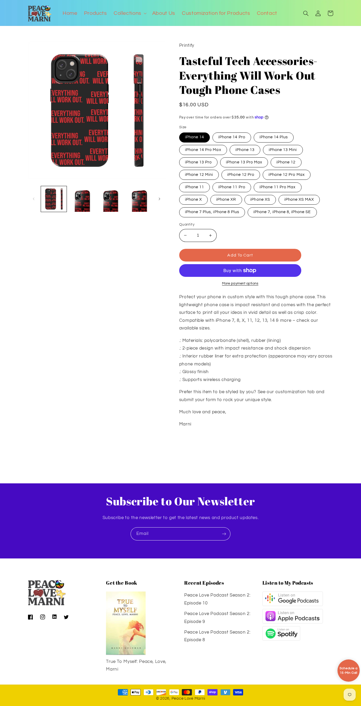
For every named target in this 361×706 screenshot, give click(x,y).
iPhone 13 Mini (283, 150)
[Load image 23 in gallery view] (110, 199)
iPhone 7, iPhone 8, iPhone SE (282, 212)
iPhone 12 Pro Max (287, 175)
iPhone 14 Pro (231, 137)
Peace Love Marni (188, 698)
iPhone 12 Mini (199, 175)
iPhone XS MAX (299, 199)
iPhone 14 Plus (274, 137)
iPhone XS (260, 199)
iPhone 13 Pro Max (244, 162)
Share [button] (191, 441)
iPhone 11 (194, 187)
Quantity (187, 224)
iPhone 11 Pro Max (278, 187)
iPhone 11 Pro (231, 187)
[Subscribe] (224, 533)
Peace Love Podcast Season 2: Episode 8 (217, 636)
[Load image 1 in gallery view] (54, 199)
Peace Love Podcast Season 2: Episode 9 (217, 617)
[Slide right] (159, 199)
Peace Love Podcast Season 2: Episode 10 (217, 599)
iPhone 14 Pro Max (203, 150)
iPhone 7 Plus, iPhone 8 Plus (212, 212)
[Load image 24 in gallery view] (139, 199)
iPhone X (193, 199)
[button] (129, 13)
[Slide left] (34, 199)
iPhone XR (226, 199)
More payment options (240, 283)
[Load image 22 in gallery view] (82, 199)
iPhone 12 (285, 162)
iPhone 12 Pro (240, 175)
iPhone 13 (244, 150)
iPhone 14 (194, 137)
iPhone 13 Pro (198, 162)
